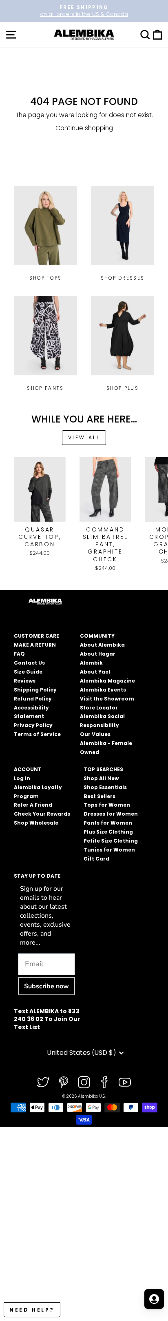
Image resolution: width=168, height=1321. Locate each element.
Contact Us (29, 662)
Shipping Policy (35, 689)
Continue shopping (84, 128)
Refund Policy (33, 698)
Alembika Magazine (107, 680)
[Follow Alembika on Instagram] (84, 1082)
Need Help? (32, 1309)
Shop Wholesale (36, 822)
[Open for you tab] (154, 1299)
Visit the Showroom (107, 698)
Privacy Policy (33, 725)
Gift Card (96, 858)
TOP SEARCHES (103, 769)
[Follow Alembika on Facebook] (104, 1082)
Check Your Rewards (42, 813)
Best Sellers (99, 796)
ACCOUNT (28, 769)
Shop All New (101, 778)
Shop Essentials (105, 787)
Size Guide (28, 671)
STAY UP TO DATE (37, 875)
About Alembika (102, 644)
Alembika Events (103, 689)
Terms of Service (37, 734)
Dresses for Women (111, 813)
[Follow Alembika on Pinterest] (63, 1082)
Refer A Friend (33, 804)
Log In (22, 778)
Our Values (95, 734)
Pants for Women (108, 822)
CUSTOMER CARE (36, 635)
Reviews (24, 680)
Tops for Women (107, 804)
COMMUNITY (97, 635)
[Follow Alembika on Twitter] (43, 1082)
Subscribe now (46, 986)
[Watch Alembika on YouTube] (125, 1082)
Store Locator (99, 707)
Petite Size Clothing (111, 840)
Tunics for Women (109, 849)
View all (84, 437)
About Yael (95, 671)
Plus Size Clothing (108, 831)
